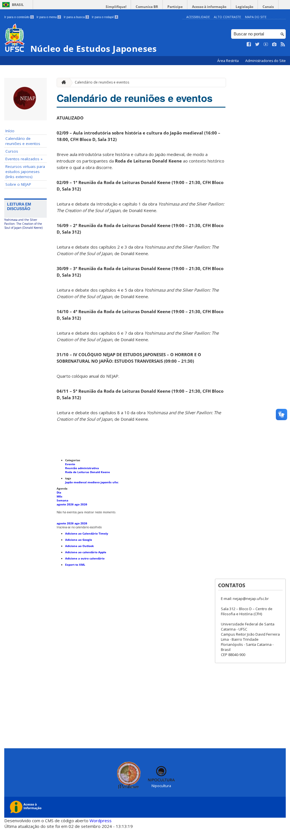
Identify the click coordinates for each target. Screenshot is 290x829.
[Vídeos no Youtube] (266, 44)
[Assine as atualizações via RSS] (283, 44)
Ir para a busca (76, 17)
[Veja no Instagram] (274, 44)
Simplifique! (116, 6)
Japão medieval (76, 482)
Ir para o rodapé (104, 17)
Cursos (11, 151)
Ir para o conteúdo (18, 17)
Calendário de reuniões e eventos (22, 141)
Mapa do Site (255, 17)
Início (9, 130)
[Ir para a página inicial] (62, 82)
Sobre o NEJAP (18, 184)
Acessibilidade (198, 17)
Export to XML (75, 565)
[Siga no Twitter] (257, 44)
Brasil (18, 4)
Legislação (244, 6)
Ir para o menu (48, 17)
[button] (79, 527)
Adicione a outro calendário (85, 558)
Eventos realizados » (23, 158)
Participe (175, 6)
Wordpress (100, 820)
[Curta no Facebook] (249, 44)
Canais (268, 6)
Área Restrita (228, 60)
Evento (70, 464)
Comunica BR (147, 6)
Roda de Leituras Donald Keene (87, 472)
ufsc (115, 482)
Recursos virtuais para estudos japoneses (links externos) (25, 171)
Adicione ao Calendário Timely (86, 533)
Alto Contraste (227, 17)
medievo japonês (100, 482)
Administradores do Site (265, 60)
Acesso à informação (209, 6)
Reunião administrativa (82, 468)
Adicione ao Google (78, 540)
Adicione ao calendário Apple (85, 552)
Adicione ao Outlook (79, 546)
